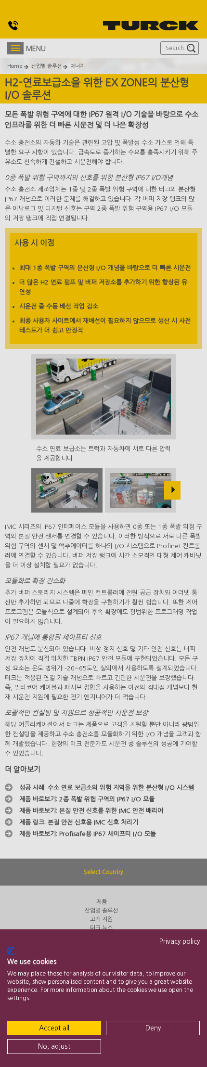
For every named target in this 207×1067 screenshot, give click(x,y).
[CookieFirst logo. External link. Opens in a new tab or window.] (10, 951)
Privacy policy (179, 941)
